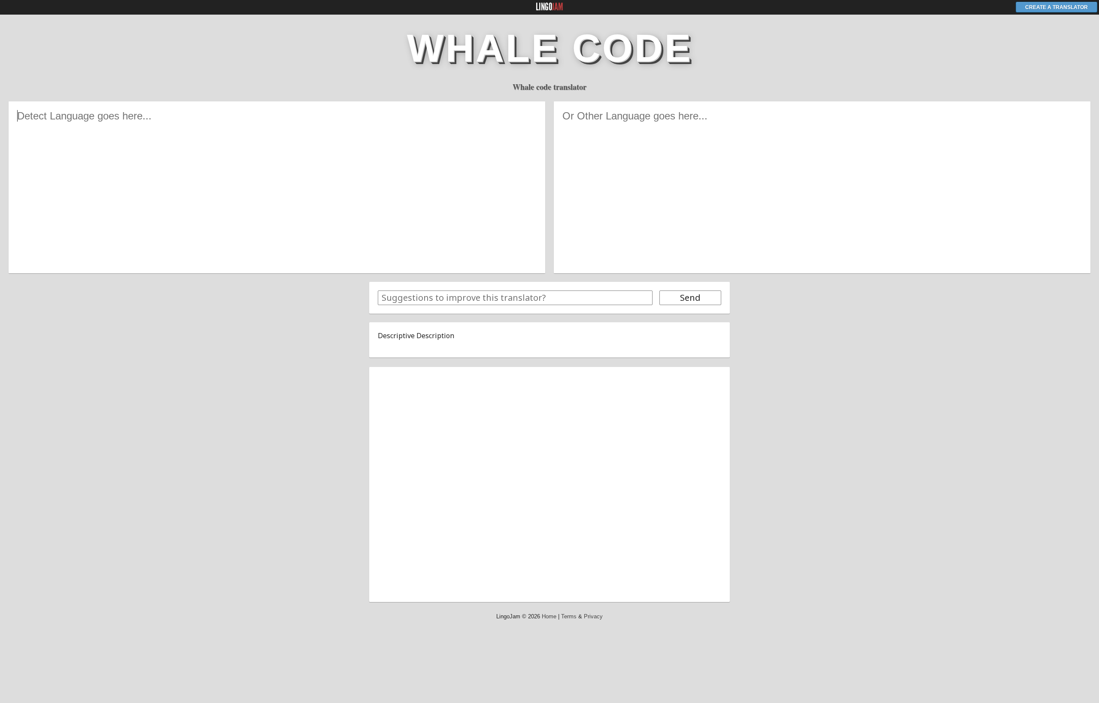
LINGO (549, 7)
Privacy (593, 616)
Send (690, 297)
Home (549, 616)
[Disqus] (549, 483)
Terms (569, 616)
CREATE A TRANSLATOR (1056, 7)
